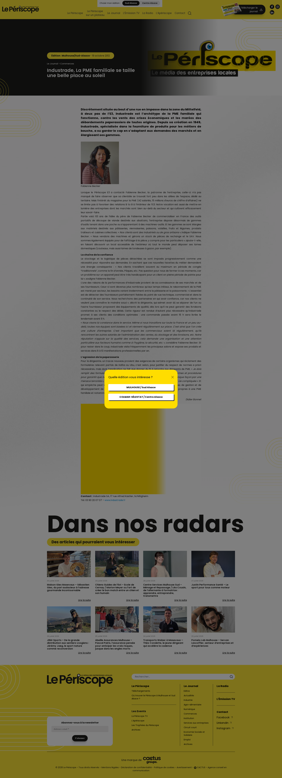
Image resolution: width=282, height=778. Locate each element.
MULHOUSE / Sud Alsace (141, 387)
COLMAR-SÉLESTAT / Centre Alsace (141, 397)
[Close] (172, 377)
